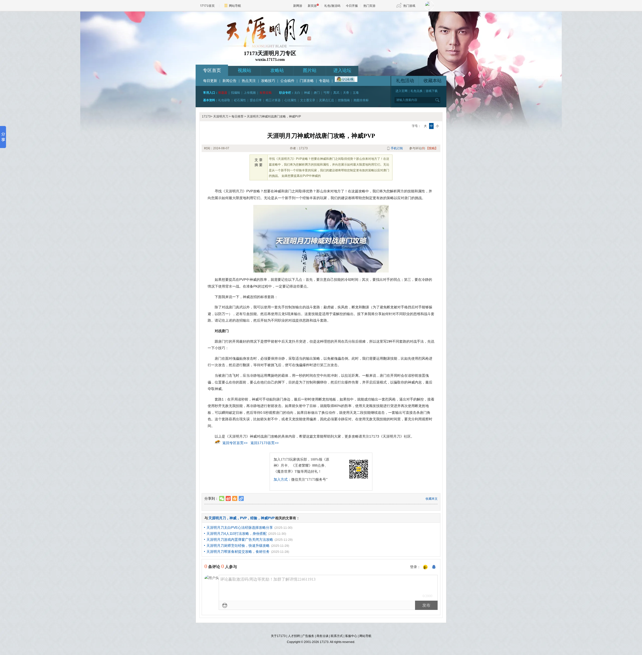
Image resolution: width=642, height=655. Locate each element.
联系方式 (337, 636)
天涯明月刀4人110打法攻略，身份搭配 (236, 534)
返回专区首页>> (235, 443)
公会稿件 (287, 81)
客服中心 (351, 636)
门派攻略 (307, 81)
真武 (336, 92)
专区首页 (212, 70)
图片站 (309, 70)
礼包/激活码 (332, 6)
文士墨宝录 (307, 100)
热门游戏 (409, 6)
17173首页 (207, 6)
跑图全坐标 (361, 100)
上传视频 (250, 92)
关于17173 (278, 636)
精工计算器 (273, 100)
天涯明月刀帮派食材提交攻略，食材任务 (238, 552)
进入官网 (401, 91)
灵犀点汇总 (326, 100)
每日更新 (210, 81)
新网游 (297, 6)
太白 (297, 92)
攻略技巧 (268, 81)
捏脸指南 (344, 100)
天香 (346, 92)
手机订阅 (397, 148)
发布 (426, 605)
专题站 (324, 81)
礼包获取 (224, 100)
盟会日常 (256, 100)
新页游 (312, 6)
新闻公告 (229, 81)
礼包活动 (405, 80)
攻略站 (277, 70)
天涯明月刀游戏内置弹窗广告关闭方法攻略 (239, 540)
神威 (307, 92)
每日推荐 (237, 116)
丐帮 (327, 92)
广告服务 (308, 636)
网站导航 (235, 6)
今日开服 (352, 6)
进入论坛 (342, 70)
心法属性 (290, 100)
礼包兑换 (417, 91)
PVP (243, 518)
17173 (206, 116)
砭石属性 (240, 100)
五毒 (356, 92)
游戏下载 (432, 91)
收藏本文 (432, 498)
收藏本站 (433, 80)
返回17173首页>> (265, 443)
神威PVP (268, 518)
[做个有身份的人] (425, 567)
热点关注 (249, 81)
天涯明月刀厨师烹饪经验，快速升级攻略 (238, 546)
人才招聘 (294, 636)
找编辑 (235, 92)
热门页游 (369, 6)
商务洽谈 (322, 636)
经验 (253, 518)
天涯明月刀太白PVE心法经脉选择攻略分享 (239, 528)
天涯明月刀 (220, 116)
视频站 (244, 70)
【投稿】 (432, 148)
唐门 (317, 92)
